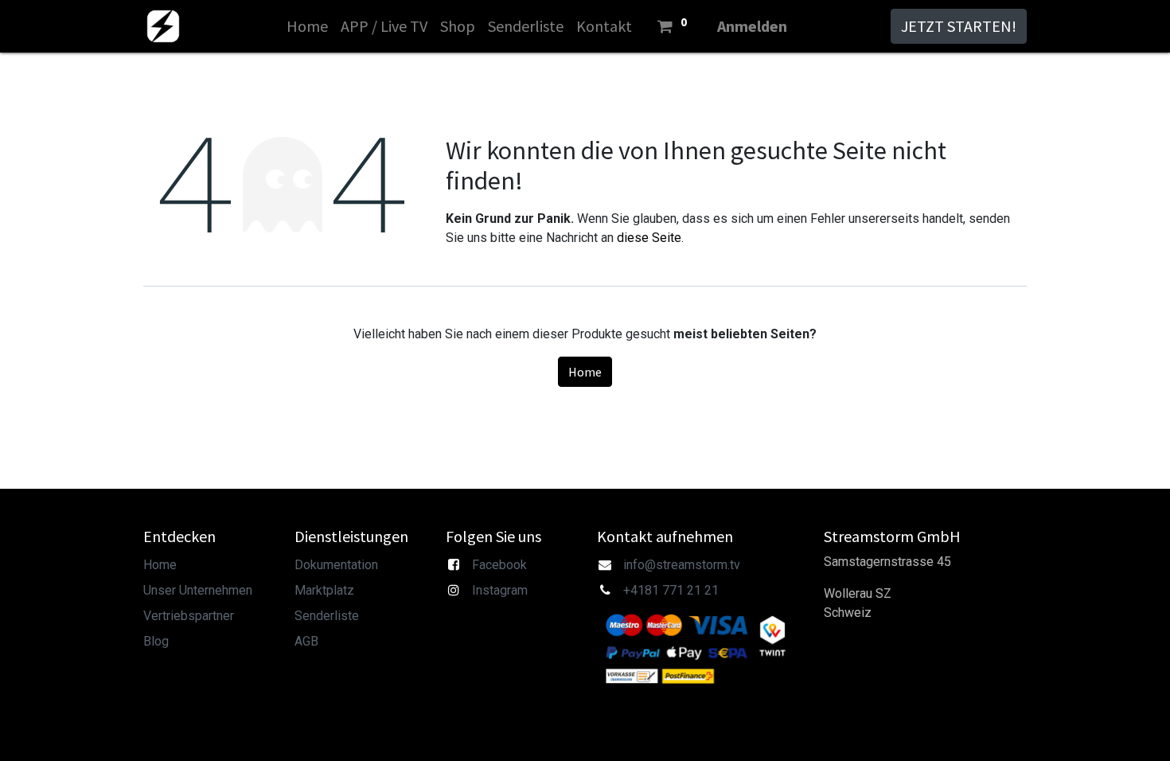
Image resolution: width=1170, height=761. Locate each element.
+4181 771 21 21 (671, 590)
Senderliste (326, 615)
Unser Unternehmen (197, 590)
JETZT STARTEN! (958, 26)
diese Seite (649, 237)
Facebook (499, 564)
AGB (306, 641)
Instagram (500, 590)
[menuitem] (307, 26)
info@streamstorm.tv (681, 564)
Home (585, 372)
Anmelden (752, 26)
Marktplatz (324, 590)
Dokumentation (336, 564)
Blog (156, 641)
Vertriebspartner (188, 615)
